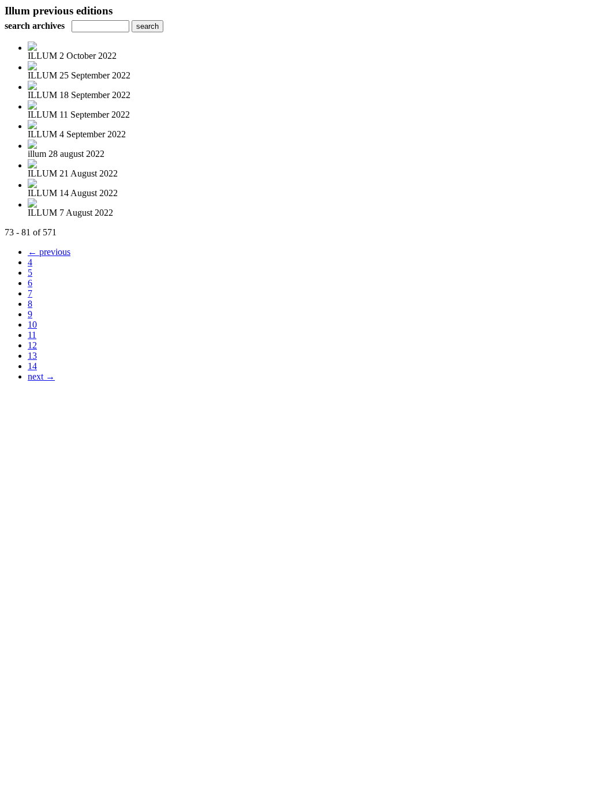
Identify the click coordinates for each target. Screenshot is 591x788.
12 (32, 345)
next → (41, 376)
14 (32, 366)
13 (32, 356)
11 (32, 335)
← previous (49, 252)
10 (32, 324)
